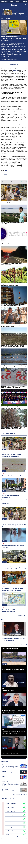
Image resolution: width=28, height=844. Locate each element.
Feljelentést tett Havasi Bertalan (10, 753)
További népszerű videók (19, 644)
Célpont (4, 771)
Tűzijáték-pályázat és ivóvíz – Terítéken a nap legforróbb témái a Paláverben (13, 711)
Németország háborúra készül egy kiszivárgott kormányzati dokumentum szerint (14, 567)
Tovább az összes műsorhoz (18, 794)
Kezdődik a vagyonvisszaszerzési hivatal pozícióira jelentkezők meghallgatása (12, 589)
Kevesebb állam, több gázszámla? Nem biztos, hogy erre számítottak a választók (13, 639)
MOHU (6, 170)
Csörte (3, 776)
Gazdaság (8, 18)
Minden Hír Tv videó (18, 757)
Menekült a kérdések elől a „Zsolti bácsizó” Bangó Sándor (13, 546)
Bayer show (5, 781)
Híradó (3, 764)
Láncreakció (5, 789)
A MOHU (15, 70)
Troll (12, 831)
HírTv (2, 18)
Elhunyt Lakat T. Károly (8, 690)
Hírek (3, 452)
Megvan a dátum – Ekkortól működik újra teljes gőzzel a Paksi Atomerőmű (18, 13)
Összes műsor (20, 837)
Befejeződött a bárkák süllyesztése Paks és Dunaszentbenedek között (13, 670)
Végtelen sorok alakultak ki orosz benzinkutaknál (10, 496)
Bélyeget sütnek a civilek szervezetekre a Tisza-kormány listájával (13, 610)
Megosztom (13, 64)
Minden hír (21, 615)
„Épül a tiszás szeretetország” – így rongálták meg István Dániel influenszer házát (13, 732)
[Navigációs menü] (2, 5)
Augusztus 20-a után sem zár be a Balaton (13, 475)
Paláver (3, 708)
